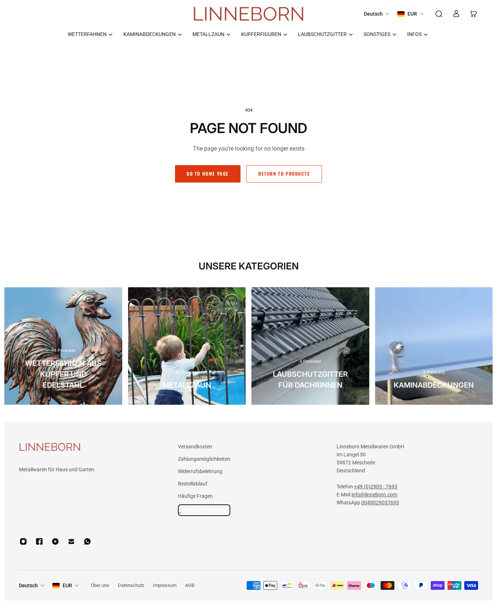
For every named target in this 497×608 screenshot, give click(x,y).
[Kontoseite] (456, 14)
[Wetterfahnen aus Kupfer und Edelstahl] (63, 346)
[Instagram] (23, 541)
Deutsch (28, 585)
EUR (67, 585)
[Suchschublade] (439, 14)
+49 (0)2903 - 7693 (375, 486)
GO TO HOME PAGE (208, 173)
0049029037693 (380, 502)
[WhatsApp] (87, 541)
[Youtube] (55, 541)
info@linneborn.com (374, 494)
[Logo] (248, 14)
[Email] (71, 541)
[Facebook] (39, 541)
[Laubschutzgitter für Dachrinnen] (310, 346)
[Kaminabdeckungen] (434, 346)
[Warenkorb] (473, 14)
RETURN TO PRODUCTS (284, 173)
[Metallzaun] (187, 346)
